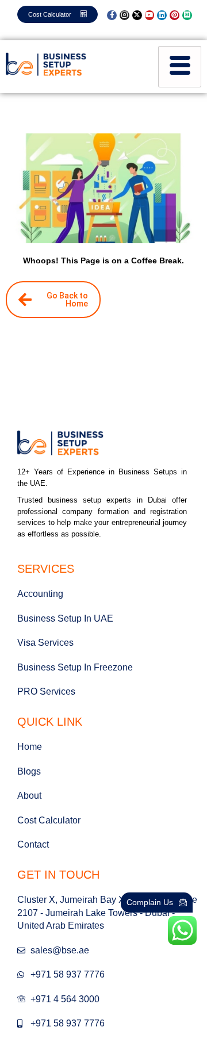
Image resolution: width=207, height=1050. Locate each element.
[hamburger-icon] (179, 66)
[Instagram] (124, 15)
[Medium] (187, 15)
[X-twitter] (137, 15)
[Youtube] (150, 15)
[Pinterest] (174, 15)
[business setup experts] (46, 65)
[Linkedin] (162, 15)
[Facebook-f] (112, 15)
